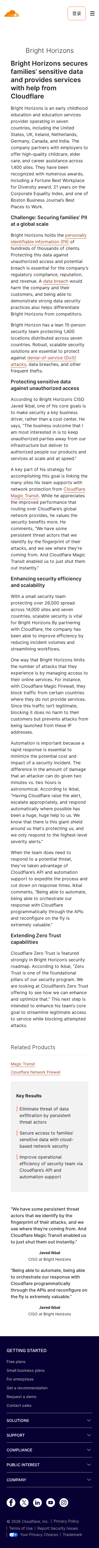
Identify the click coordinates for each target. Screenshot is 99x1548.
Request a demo (21, 1396)
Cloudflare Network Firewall (35, 1072)
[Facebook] (11, 1503)
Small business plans (26, 1370)
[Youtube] (50, 1503)
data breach (55, 281)
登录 (76, 13)
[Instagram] (63, 1503)
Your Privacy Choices (39, 1534)
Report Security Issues (57, 1528)
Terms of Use (21, 1528)
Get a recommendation (27, 1387)
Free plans (16, 1361)
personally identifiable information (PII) (49, 238)
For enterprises (20, 1379)
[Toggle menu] (92, 13)
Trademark (72, 1535)
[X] (24, 1503)
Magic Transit (23, 1063)
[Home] (12, 13)
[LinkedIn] (37, 1503)
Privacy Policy (66, 1521)
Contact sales (19, 1405)
